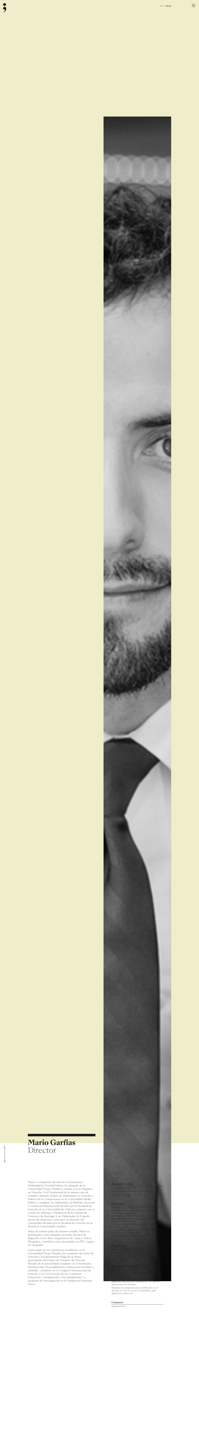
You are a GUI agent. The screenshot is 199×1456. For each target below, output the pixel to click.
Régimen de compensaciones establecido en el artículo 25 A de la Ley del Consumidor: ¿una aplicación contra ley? (134, 1291)
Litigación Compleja (121, 1195)
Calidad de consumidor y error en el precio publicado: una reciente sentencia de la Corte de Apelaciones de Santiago (135, 1282)
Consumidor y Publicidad (123, 1188)
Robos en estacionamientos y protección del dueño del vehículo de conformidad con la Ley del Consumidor (136, 1273)
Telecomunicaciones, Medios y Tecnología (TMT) (135, 1191)
